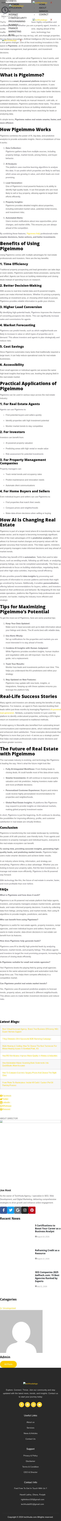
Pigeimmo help (33, 233)
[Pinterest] (31, 1210)
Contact (43, 14)
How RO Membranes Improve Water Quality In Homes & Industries (29, 1056)
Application (15, 7)
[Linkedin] (27, 1404)
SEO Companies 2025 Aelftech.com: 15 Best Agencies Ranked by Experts (47, 1277)
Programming (17, 21)
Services (43, 11)
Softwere (14, 4)
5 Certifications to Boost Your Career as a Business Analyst (48, 1228)
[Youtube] (39, 1404)
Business (13, 24)
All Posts (8, 1364)
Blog (11, 34)
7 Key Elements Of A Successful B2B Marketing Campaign (26, 1039)
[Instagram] (24, 1210)
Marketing (15, 31)
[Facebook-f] (3, 1210)
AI (9, 11)
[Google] (17, 1210)
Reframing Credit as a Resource (47, 1252)
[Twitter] (10, 1210)
